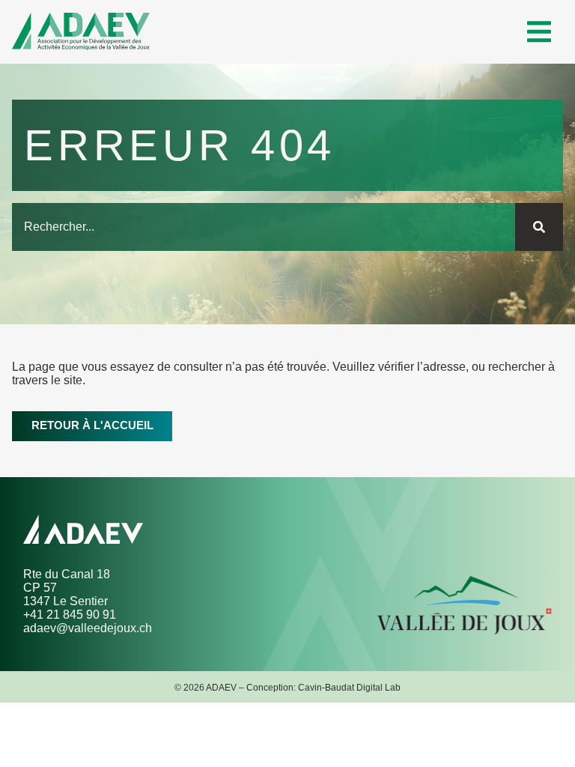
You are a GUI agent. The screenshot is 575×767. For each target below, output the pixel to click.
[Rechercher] (539, 227)
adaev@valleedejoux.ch (87, 628)
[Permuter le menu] (539, 32)
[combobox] (263, 227)
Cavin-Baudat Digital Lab (349, 687)
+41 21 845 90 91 (69, 614)
